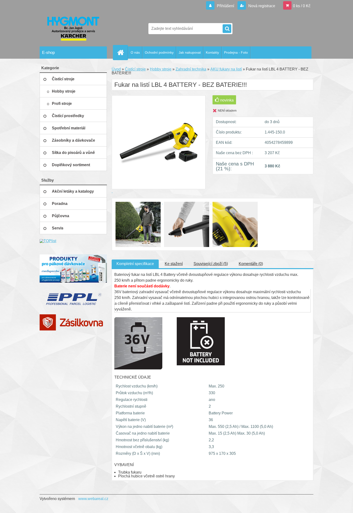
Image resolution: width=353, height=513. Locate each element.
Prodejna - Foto (236, 52)
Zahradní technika (191, 69)
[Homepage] (122, 52)
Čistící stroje (135, 69)
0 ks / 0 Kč (301, 6)
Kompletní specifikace (135, 264)
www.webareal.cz (93, 499)
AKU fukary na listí (226, 69)
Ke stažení (174, 264)
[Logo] (73, 29)
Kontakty (212, 52)
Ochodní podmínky (159, 52)
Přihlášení (225, 6)
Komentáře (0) (251, 264)
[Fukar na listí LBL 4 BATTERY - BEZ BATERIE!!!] (138, 202)
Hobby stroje (160, 69)
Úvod (116, 69)
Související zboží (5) (211, 264)
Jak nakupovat (190, 52)
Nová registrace (261, 6)
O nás (135, 52)
